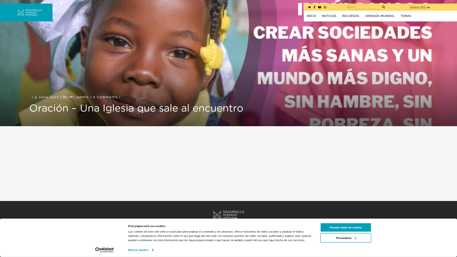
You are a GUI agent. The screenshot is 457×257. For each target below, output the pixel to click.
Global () (418, 7)
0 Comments (105, 97)
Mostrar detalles (138, 249)
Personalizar (344, 237)
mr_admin (79, 97)
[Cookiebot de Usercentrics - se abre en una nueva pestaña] (104, 250)
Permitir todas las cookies (346, 227)
